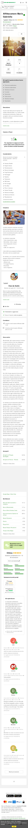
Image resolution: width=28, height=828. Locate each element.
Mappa (15, 25)
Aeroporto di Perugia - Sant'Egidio (8, 455)
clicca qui (9, 823)
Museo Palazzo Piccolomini (9, 527)
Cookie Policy (8, 819)
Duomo (4, 521)
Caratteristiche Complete (9, 201)
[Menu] (26, 2)
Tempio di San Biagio (8, 530)
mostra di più (6, 125)
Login (23, 2)
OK (14, 826)
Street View (13, 494)
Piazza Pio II (6, 524)
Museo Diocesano (7, 518)
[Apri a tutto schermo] (23, 38)
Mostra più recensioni (14, 772)
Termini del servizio (14, 818)
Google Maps (6, 494)
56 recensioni (7, 22)
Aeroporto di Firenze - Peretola (10, 459)
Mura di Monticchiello (8, 507)
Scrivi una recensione (13, 561)
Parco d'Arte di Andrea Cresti (10, 510)
